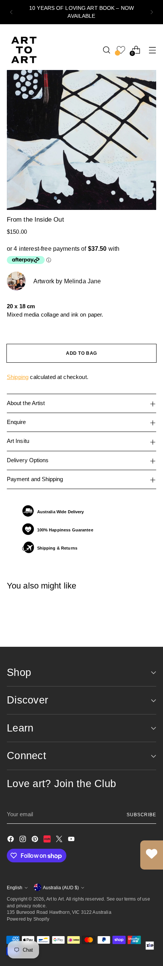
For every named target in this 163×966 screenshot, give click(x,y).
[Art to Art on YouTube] (72, 840)
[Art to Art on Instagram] (23, 840)
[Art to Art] (24, 50)
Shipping (17, 377)
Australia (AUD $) (61, 887)
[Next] (151, 12)
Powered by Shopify (28, 918)
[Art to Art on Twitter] (59, 840)
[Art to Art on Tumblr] (47, 840)
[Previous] (11, 12)
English (14, 887)
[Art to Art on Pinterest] (35, 840)
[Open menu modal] (152, 49)
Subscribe (141, 814)
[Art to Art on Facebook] (11, 840)
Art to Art (55, 898)
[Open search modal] (106, 49)
